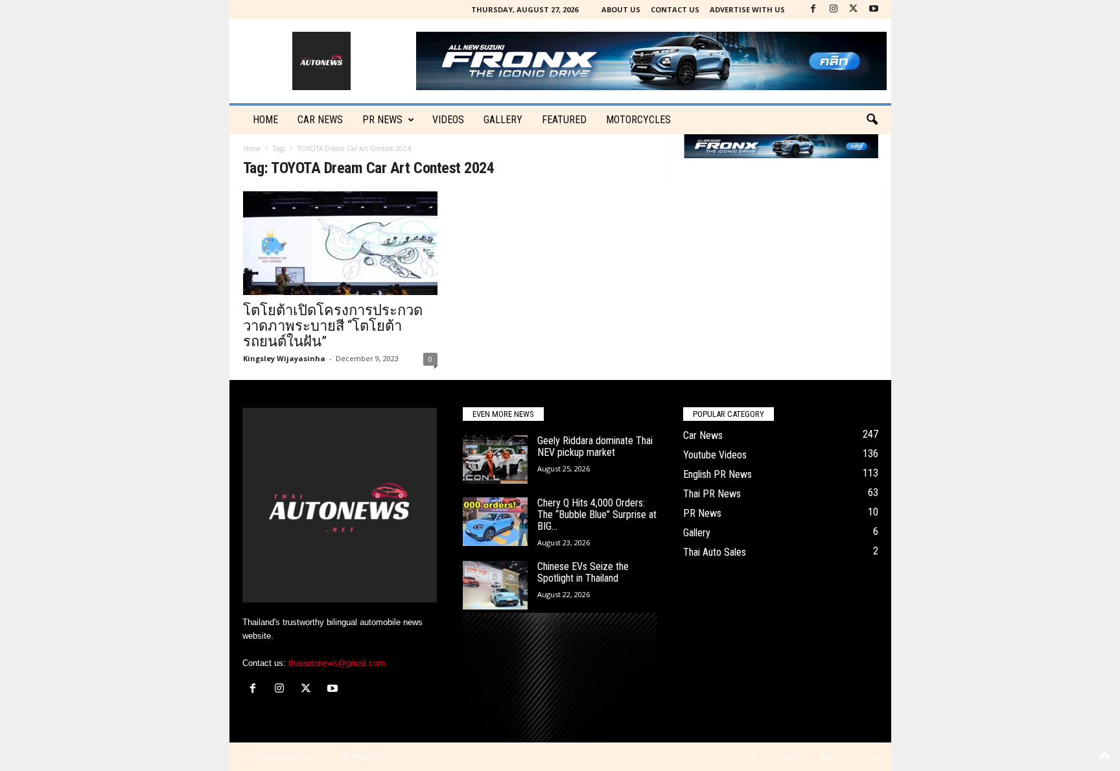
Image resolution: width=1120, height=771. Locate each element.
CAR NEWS (320, 119)
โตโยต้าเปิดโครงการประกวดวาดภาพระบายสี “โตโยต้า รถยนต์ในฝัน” (333, 326)
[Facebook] (813, 9)
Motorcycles (638, 119)
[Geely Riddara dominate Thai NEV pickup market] (495, 459)
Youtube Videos (715, 455)
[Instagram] (833, 9)
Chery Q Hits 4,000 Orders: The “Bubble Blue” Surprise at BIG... (597, 514)
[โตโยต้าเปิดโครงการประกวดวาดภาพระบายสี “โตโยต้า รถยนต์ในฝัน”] (340, 243)
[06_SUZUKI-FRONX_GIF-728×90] (781, 146)
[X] (853, 9)
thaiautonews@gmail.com (336, 663)
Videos (448, 119)
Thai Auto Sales (714, 552)
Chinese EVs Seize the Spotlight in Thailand (583, 572)
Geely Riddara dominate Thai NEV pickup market (595, 446)
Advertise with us (747, 9)
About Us (620, 9)
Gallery (503, 119)
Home (265, 119)
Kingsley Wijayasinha (284, 358)
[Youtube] (873, 9)
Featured (564, 119)
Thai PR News (712, 494)
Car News (703, 435)
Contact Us (675, 9)
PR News (382, 119)
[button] (872, 120)
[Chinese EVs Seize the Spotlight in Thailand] (495, 585)
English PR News (717, 474)
